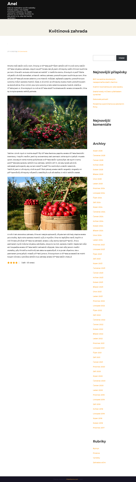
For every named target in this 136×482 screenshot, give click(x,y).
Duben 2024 (98, 226)
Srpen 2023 (97, 263)
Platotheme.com (72, 479)
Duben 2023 (98, 282)
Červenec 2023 (99, 268)
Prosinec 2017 (98, 428)
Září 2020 (97, 371)
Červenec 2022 (99, 320)
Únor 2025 (97, 179)
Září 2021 (96, 357)
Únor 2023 (97, 292)
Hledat (96, 53)
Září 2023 (97, 259)
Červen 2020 (98, 385)
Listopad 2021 (99, 348)
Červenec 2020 (99, 381)
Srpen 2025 (97, 151)
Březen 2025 (98, 174)
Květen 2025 (98, 165)
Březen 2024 (98, 230)
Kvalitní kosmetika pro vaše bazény (108, 87)
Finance (96, 453)
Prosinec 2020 (99, 367)
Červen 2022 (98, 324)
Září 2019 (96, 404)
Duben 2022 (98, 329)
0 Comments (22, 51)
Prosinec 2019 (99, 395)
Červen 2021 (98, 362)
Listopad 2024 (99, 193)
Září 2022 (97, 315)
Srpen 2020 (98, 376)
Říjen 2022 (97, 310)
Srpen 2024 (98, 207)
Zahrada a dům (99, 462)
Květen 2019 (98, 409)
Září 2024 (97, 202)
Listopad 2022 (99, 306)
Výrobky (96, 458)
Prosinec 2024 (99, 188)
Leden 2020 (98, 390)
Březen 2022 (98, 334)
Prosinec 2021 (98, 343)
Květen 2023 (98, 277)
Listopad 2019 (99, 399)
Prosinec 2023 (99, 245)
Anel (12, 3)
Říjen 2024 (97, 198)
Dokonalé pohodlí (100, 99)
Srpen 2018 (97, 418)
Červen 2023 (98, 273)
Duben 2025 (98, 169)
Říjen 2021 (97, 353)
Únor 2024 (97, 235)
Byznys (96, 448)
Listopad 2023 (99, 249)
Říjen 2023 (97, 254)
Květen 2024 (98, 221)
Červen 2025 (98, 160)
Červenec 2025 (99, 155)
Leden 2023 (98, 296)
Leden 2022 (98, 338)
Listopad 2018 (99, 414)
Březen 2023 (98, 287)
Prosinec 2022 (99, 301)
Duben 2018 (98, 423)
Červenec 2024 (99, 212)
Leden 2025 (98, 184)
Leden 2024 (98, 240)
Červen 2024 (98, 216)
